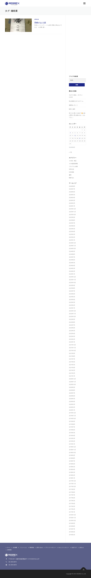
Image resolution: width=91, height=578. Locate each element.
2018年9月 (72, 455)
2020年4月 (72, 401)
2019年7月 (72, 427)
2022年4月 (72, 333)
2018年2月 (72, 475)
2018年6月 (72, 464)
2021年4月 (72, 367)
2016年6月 (72, 532)
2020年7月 (72, 393)
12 (75, 135)
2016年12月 (72, 515)
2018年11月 (72, 449)
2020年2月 (72, 407)
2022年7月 (72, 325)
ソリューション (23, 547)
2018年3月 (72, 472)
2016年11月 (72, 517)
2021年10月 (72, 350)
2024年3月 (72, 268)
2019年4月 (72, 435)
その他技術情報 (73, 163)
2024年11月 (72, 245)
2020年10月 (72, 384)
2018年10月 (72, 452)
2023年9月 (72, 285)
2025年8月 (72, 220)
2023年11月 (72, 279)
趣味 (70, 175)
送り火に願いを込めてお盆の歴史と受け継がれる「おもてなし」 (77, 115)
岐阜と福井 (72, 109)
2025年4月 (72, 231)
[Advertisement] (77, 45)
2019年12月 (72, 413)
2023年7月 (72, 291)
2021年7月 (72, 359)
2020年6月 (72, 396)
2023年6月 (72, 294)
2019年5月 (72, 432)
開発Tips (71, 178)
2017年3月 (72, 506)
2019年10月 (72, 418)
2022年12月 (72, 311)
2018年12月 (72, 447)
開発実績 (32, 547)
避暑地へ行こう (73, 105)
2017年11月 (72, 483)
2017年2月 (72, 509)
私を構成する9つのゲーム (76, 101)
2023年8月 (72, 288)
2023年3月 (72, 302)
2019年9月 (72, 421)
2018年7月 (72, 461)
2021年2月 (72, 373)
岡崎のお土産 (40, 22)
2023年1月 (72, 308)
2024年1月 (72, 274)
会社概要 (15, 547)
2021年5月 (72, 364)
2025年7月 (72, 223)
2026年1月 (72, 206)
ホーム (8, 547)
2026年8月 (72, 186)
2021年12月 (72, 345)
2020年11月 (72, 382)
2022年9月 (72, 319)
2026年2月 (72, 203)
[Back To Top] (83, 570)
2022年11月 (72, 313)
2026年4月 (72, 197)
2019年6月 (72, 430)
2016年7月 (72, 529)
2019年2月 (72, 441)
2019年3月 (72, 438)
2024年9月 (72, 251)
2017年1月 (72, 512)
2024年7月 (72, 257)
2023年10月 (72, 282)
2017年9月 (72, 489)
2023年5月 (72, 297)
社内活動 (71, 172)
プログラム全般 (73, 166)
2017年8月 (72, 492)
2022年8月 (72, 322)
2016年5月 (72, 534)
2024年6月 (72, 260)
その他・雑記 (72, 161)
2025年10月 (72, 214)
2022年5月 (72, 330)
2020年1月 (72, 410)
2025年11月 (72, 212)
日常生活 (36, 19)
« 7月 (70, 152)
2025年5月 (72, 229)
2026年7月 (72, 189)
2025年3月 (72, 234)
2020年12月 (72, 379)
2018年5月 (72, 467)
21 (80, 138)
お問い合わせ (39, 547)
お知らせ (81, 547)
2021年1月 (72, 376)
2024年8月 (72, 254)
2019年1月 (72, 444)
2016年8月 (72, 526)
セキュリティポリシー (63, 547)
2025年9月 (72, 217)
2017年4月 (72, 503)
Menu (84, 3)
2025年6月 (72, 226)
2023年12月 (72, 277)
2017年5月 (72, 500)
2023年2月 (72, 305)
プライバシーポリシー (50, 547)
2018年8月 (72, 458)
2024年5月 (72, 262)
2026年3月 (72, 200)
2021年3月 (72, 370)
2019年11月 (72, 415)
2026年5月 (72, 194)
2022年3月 (72, 336)
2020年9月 (72, 387)
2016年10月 (72, 520)
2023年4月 (72, 299)
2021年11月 (72, 347)
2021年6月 (72, 362)
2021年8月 (72, 356)
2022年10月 (72, 316)
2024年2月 (72, 271)
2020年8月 (72, 390)
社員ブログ (74, 547)
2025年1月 (72, 240)
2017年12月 (72, 481)
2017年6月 (72, 498)
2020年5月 (72, 398)
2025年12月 (72, 209)
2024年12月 (72, 243)
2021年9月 (72, 353)
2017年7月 (72, 495)
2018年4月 (72, 469)
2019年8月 (72, 424)
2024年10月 (72, 248)
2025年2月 (72, 237)
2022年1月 (72, 342)
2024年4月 (72, 265)
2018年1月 (72, 478)
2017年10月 (72, 486)
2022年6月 (72, 328)
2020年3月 (72, 404)
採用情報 (9, 550)
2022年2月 (72, 339)
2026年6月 (72, 192)
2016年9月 (72, 523)
